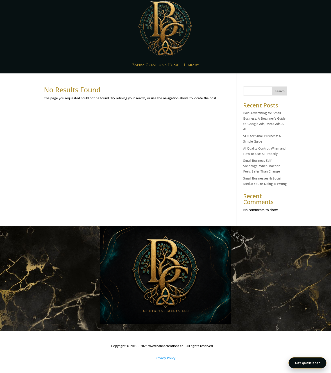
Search (280, 91)
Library (191, 64)
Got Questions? (307, 363)
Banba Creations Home (155, 64)
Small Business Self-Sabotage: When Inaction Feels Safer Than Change (261, 165)
